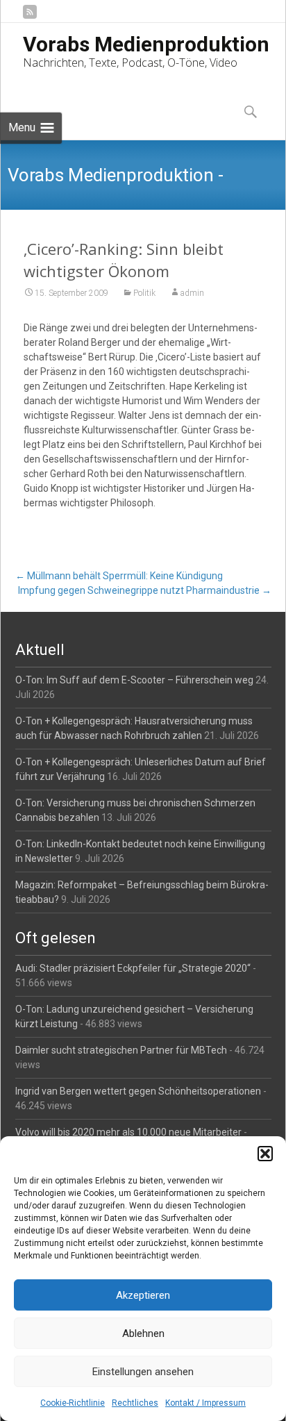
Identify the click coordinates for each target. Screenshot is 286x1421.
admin (192, 293)
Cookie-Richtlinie (72, 1403)
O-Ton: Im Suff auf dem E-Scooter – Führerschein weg (134, 679)
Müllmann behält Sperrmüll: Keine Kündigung (119, 575)
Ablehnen (143, 1333)
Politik (144, 293)
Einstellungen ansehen (143, 1371)
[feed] (30, 17)
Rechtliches (135, 1403)
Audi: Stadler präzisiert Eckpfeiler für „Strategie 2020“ (133, 968)
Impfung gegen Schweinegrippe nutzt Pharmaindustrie (144, 590)
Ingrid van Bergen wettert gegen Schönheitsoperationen (138, 1091)
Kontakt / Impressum (205, 1403)
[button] (265, 1154)
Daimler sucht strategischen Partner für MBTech (121, 1050)
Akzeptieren (143, 1295)
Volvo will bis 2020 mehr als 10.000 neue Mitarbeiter (128, 1132)
